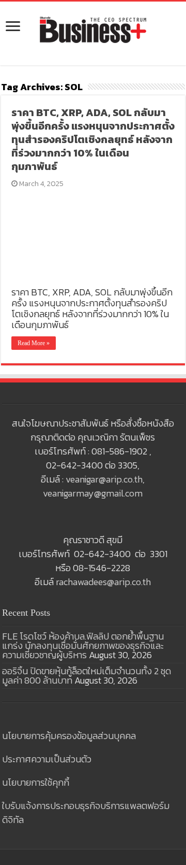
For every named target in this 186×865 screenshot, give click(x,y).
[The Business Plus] (93, 29)
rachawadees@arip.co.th (103, 582)
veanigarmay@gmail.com (93, 493)
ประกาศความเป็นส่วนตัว (46, 759)
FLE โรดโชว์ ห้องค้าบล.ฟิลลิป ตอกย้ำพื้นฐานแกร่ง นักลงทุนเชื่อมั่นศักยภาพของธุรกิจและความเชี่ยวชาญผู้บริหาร (83, 645)
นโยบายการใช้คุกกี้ (35, 782)
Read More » (34, 343)
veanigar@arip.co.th (104, 479)
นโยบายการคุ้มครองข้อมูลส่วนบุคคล (69, 736)
